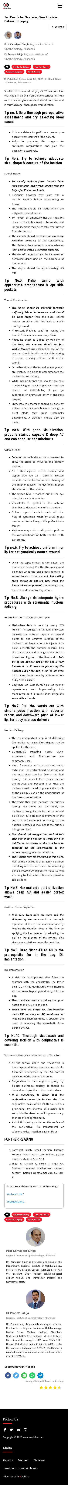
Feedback (23, 1460)
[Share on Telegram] (40, 1375)
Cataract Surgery (14, 71)
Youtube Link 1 (15, 1194)
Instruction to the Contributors (20, 1468)
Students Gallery (21, 66)
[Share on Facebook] (8, 1375)
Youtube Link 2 (15, 1201)
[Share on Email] (24, 1375)
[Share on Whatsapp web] (32, 1375)
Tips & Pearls (34, 71)
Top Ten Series (42, 66)
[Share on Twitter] (16, 1375)
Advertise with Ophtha (16, 1476)
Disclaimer (39, 1460)
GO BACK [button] (59, 27)
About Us (8, 1460)
